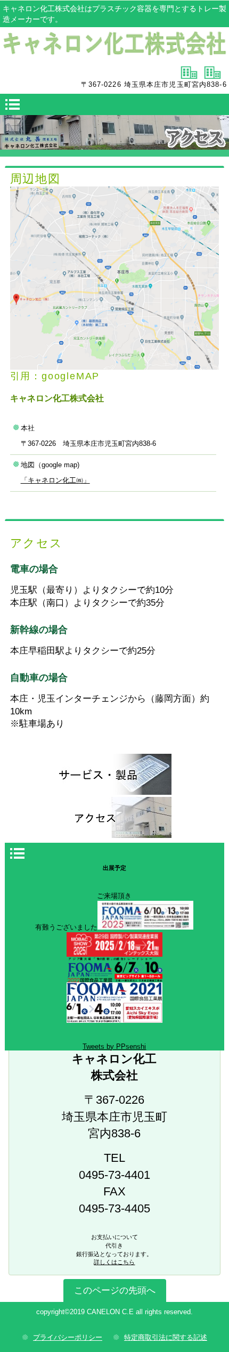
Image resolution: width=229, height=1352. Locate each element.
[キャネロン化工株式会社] (114, 45)
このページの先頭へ (115, 1290)
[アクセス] (114, 817)
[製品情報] (114, 774)
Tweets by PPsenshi (114, 1046)
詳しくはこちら (114, 1262)
